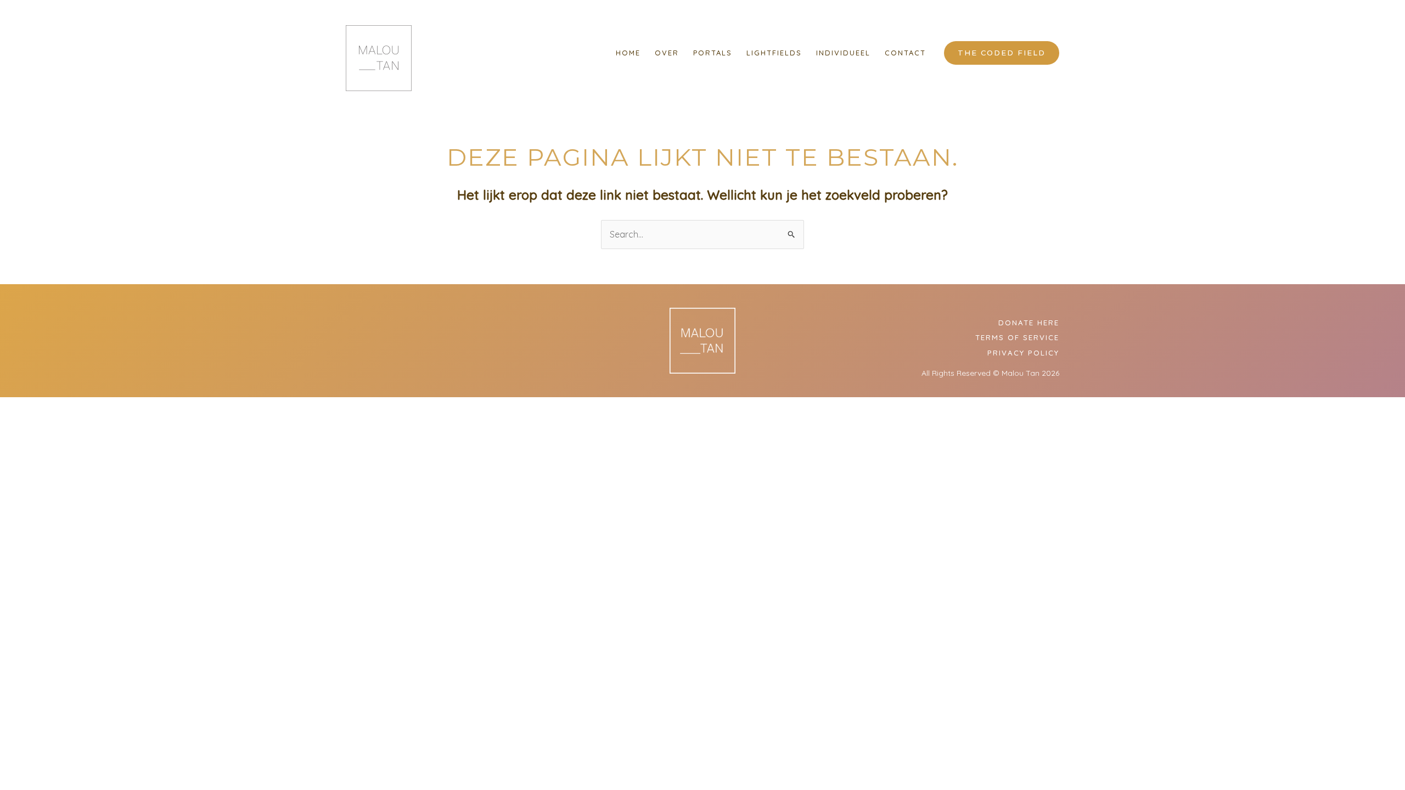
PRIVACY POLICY (1023, 352)
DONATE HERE (1028, 322)
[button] (1001, 53)
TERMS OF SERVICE (1017, 337)
